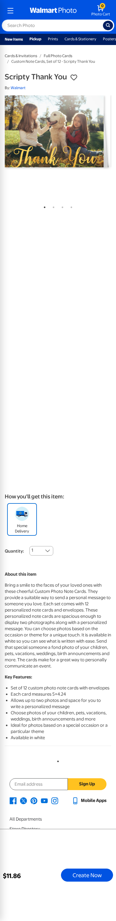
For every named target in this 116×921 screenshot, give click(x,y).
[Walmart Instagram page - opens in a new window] (54, 800)
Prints (53, 39)
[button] (74, 78)
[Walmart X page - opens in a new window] (23, 800)
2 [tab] (52, 206)
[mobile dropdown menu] (10, 10)
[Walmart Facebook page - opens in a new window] (13, 800)
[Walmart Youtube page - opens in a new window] (44, 800)
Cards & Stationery (80, 39)
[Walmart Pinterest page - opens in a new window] (33, 800)
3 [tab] (61, 206)
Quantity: (14, 551)
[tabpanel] (58, 131)
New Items (14, 39)
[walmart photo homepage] (53, 10)
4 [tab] (70, 206)
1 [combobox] (32, 550)
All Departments (26, 819)
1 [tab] (43, 206)
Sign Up (87, 784)
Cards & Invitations (21, 56)
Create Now (87, 875)
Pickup (35, 39)
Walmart (18, 88)
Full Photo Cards (58, 56)
